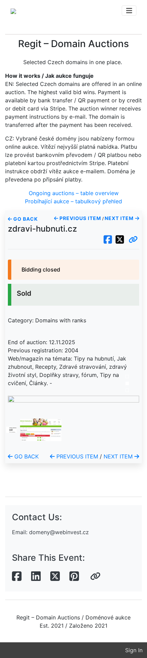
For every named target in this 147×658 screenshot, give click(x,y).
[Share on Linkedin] (36, 576)
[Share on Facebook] (17, 576)
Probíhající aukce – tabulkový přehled (73, 201)
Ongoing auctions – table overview (74, 193)
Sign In (134, 650)
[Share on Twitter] (55, 576)
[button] (133, 240)
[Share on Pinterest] (74, 576)
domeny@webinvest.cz (59, 532)
